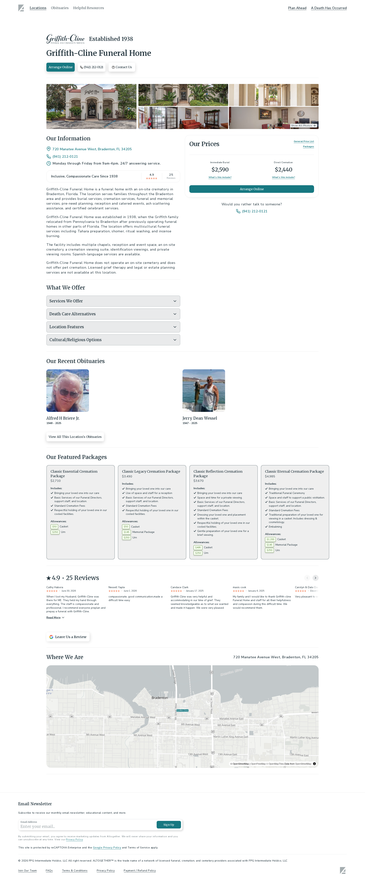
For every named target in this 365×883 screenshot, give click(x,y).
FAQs (49, 870)
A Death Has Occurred (329, 8)
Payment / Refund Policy (140, 870)
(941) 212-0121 (65, 156)
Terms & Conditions (75, 870)
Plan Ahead (297, 8)
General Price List (304, 141)
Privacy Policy (74, 839)
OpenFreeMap (258, 763)
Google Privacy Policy (107, 847)
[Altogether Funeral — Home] (21, 8)
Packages (308, 146)
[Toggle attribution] (314, 763)
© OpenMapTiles (275, 763)
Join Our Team (27, 870)
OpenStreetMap (303, 763)
